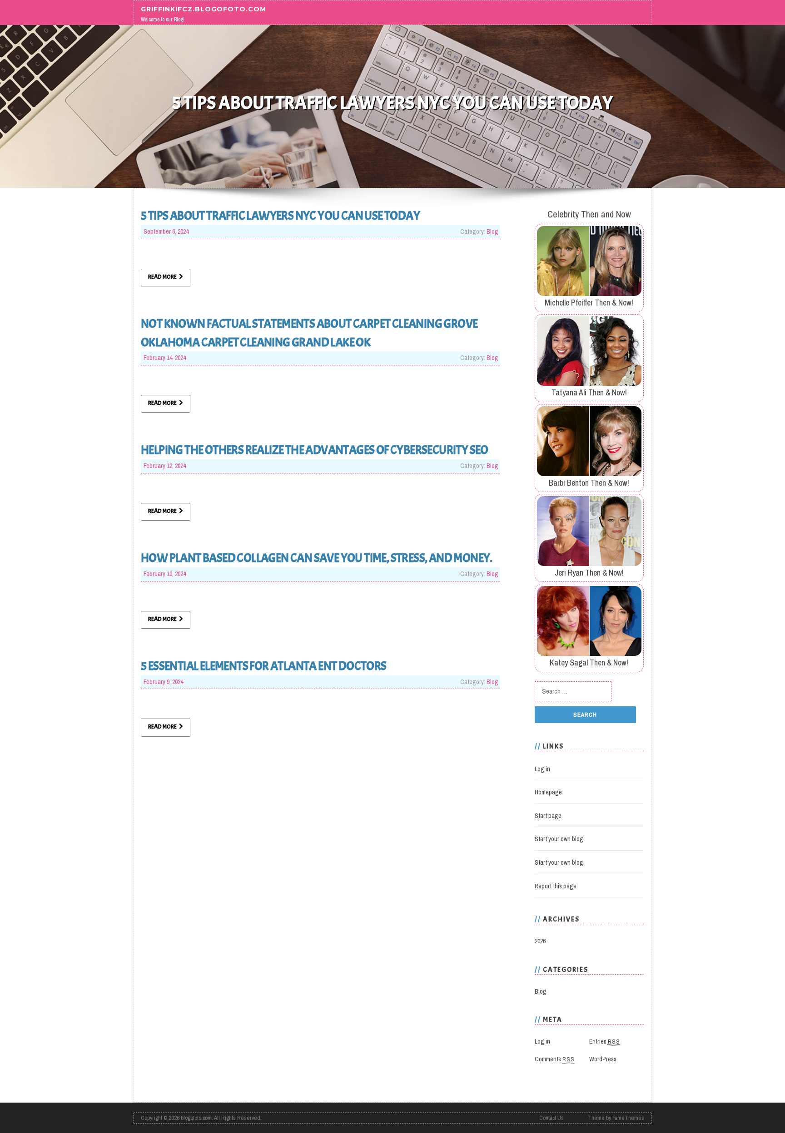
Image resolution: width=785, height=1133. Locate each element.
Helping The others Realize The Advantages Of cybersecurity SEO (314, 450)
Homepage (548, 792)
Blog (492, 231)
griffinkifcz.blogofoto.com (203, 9)
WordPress (602, 1059)
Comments (555, 1059)
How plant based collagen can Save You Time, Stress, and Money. (316, 558)
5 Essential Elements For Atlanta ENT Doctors (264, 666)
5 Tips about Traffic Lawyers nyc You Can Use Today (280, 215)
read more (162, 277)
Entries (604, 1041)
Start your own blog (559, 839)
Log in (542, 769)
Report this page (555, 886)
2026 (540, 941)
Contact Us (551, 1118)
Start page (548, 816)
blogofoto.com (196, 1118)
